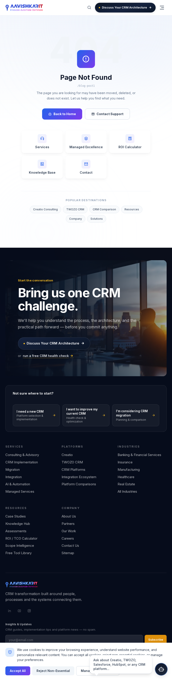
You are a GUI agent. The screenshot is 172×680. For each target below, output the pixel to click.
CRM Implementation (21, 462)
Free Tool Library (18, 553)
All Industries (127, 491)
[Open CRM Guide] (161, 669)
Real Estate (126, 484)
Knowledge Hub (17, 524)
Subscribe (155, 639)
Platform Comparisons (79, 484)
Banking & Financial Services (139, 455)
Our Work (69, 531)
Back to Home (65, 114)
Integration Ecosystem (79, 477)
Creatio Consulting (45, 209)
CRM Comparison (104, 209)
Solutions (96, 218)
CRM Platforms (73, 469)
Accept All (18, 671)
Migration (12, 469)
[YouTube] (19, 611)
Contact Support (110, 114)
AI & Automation (17, 484)
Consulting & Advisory (22, 455)
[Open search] (89, 8)
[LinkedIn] (9, 611)
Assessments (15, 531)
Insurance (125, 462)
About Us (69, 516)
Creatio (67, 455)
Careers (68, 538)
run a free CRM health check (46, 356)
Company (75, 218)
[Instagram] (29, 611)
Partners (68, 524)
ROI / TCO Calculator (21, 538)
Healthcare (126, 477)
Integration (13, 477)
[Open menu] (162, 7)
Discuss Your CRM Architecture (124, 7)
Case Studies (15, 516)
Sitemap (68, 553)
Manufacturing (129, 469)
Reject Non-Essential (53, 671)
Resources (132, 209)
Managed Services (19, 491)
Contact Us (70, 545)
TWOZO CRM (75, 209)
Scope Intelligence (19, 545)
